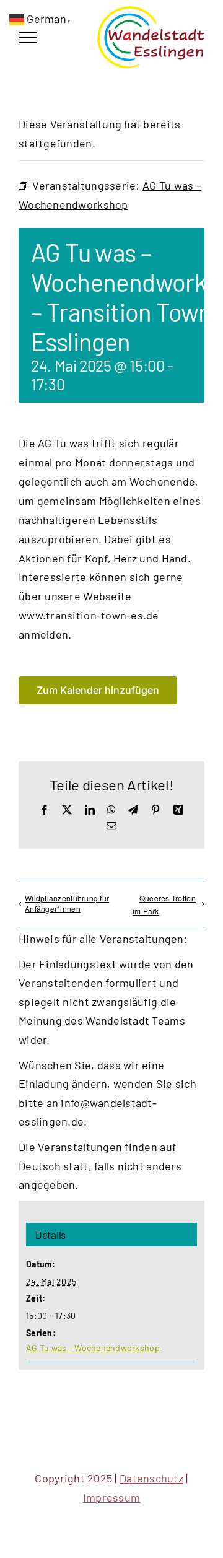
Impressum (111, 1497)
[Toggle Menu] (28, 37)
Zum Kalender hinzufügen (98, 690)
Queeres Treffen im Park (164, 904)
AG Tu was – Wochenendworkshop (93, 1347)
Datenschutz (151, 1478)
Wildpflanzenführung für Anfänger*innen (67, 903)
